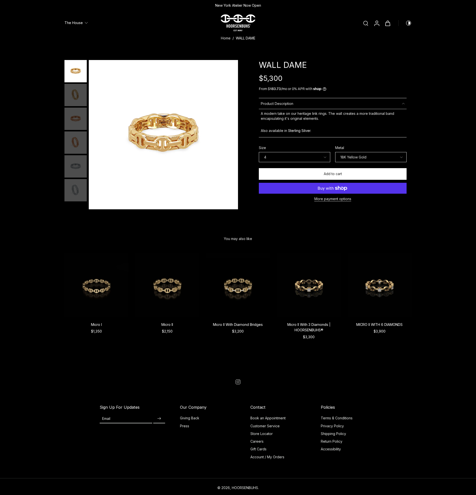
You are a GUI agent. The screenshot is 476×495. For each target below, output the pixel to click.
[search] (365, 23)
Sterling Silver (299, 130)
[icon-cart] (387, 23)
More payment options (332, 199)
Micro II (167, 324)
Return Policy (331, 441)
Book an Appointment (268, 418)
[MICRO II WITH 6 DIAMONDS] (380, 285)
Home (226, 38)
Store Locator (261, 434)
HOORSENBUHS (245, 488)
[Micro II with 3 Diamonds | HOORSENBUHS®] (309, 285)
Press (184, 426)
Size (262, 148)
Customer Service (265, 426)
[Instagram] (238, 381)
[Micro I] (96, 285)
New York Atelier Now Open (238, 5)
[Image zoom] (163, 134)
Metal (339, 148)
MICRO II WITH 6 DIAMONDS (380, 324)
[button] (333, 174)
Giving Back (189, 418)
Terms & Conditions (337, 418)
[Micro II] (167, 285)
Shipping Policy (333, 434)
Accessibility (331, 449)
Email (106, 418)
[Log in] (376, 23)
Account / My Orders (267, 457)
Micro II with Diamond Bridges (238, 324)
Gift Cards (258, 449)
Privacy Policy (332, 426)
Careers (257, 441)
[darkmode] (405, 23)
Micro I (96, 324)
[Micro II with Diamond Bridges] (238, 285)
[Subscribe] (159, 418)
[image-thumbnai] (75, 71)
